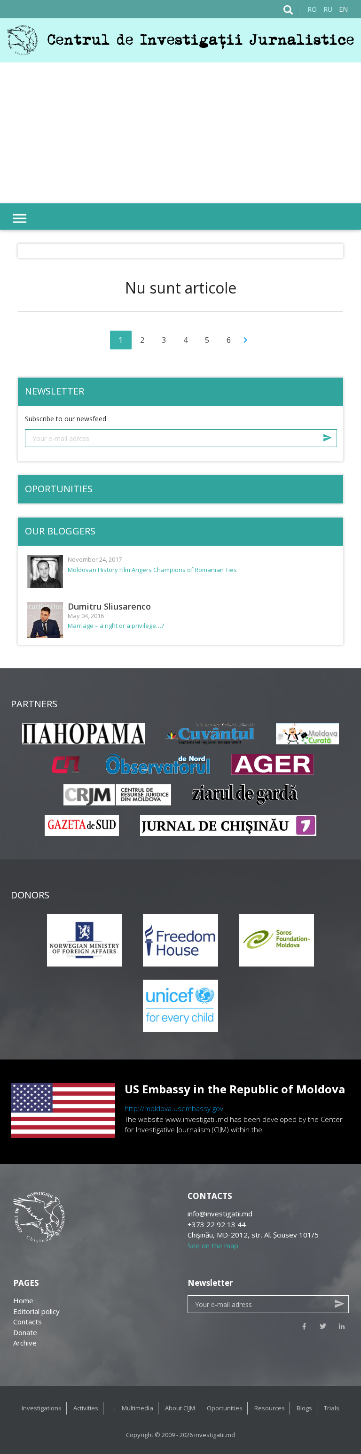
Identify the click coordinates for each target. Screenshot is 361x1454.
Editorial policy (36, 1311)
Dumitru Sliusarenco (109, 606)
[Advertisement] (180, 133)
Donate (25, 1332)
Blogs (304, 1408)
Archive (25, 1342)
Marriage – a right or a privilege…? (116, 626)
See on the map (213, 1245)
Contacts (27, 1321)
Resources (269, 1408)
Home (23, 1300)
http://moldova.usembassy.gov (174, 1108)
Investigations (42, 1408)
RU (327, 9)
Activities (85, 1408)
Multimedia (137, 1408)
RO (312, 9)
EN (343, 9)
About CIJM (180, 1408)
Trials (331, 1408)
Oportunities (225, 1408)
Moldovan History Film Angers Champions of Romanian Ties (152, 570)
